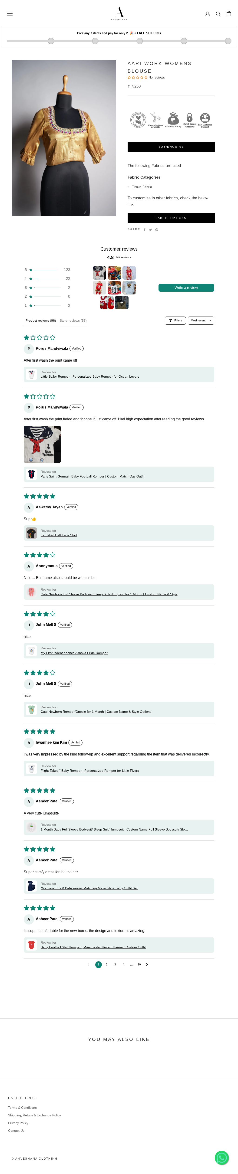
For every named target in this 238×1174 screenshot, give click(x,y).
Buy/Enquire (171, 146)
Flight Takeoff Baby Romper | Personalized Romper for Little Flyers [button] (90, 770)
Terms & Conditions (22, 1107)
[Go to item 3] (129, 273)
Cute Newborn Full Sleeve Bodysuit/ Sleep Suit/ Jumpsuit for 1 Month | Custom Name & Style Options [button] (109, 594)
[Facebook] (144, 229)
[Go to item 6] (129, 287)
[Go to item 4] (99, 287)
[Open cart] (229, 13)
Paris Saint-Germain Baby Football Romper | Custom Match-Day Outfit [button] (92, 476)
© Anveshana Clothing (35, 1158)
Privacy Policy (18, 1123)
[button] (47, 269)
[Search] (218, 13)
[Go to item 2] (114, 273)
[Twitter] (150, 229)
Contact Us (16, 1130)
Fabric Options (171, 218)
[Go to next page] (148, 964)
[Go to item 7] (107, 302)
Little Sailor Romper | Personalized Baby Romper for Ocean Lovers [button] (90, 376)
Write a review (186, 288)
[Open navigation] (10, 14)
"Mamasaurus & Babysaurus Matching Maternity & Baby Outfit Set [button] (89, 888)
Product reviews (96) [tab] (41, 320)
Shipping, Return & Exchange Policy (34, 1115)
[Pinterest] (156, 229)
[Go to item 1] (99, 273)
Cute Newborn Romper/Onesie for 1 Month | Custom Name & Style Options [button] (96, 711)
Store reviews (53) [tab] (73, 320)
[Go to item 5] (114, 287)
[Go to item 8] (122, 302)
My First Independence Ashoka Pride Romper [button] (74, 653)
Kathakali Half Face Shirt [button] (59, 535)
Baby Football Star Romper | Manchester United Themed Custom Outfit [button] (93, 947)
